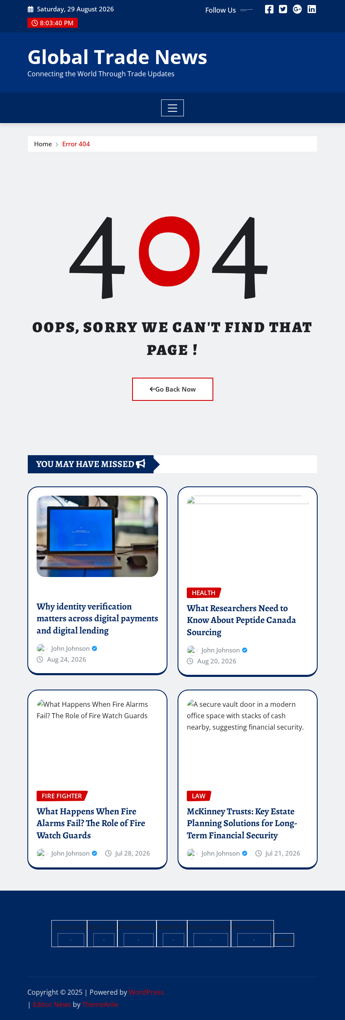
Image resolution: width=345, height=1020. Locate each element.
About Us (102, 926)
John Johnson (70, 648)
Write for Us (137, 926)
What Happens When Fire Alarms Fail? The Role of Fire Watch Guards (91, 823)
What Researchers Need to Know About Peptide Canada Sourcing (241, 620)
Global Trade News (117, 56)
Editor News (52, 1004)
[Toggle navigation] (172, 107)
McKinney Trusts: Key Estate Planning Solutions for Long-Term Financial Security (242, 823)
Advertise (172, 926)
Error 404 (76, 144)
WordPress (146, 992)
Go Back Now (175, 389)
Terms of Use (252, 926)
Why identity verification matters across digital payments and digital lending (97, 618)
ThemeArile (100, 1004)
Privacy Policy (209, 926)
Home (43, 144)
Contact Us (69, 926)
